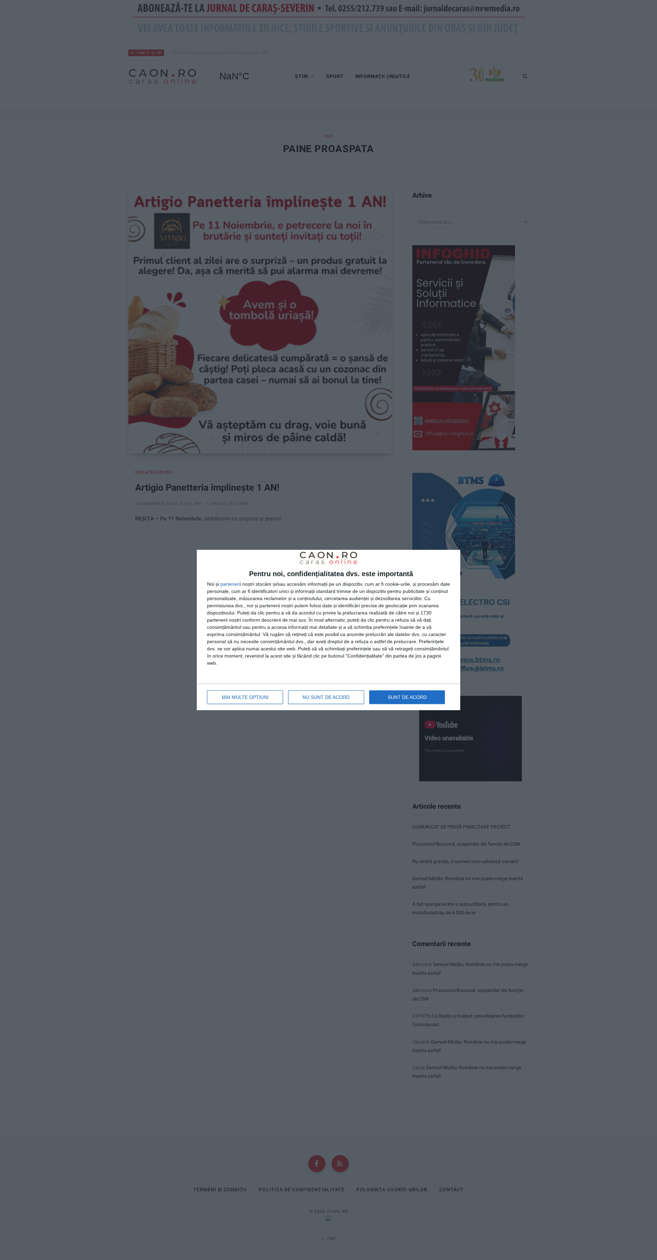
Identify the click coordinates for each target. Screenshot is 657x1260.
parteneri (230, 584)
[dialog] (328, 630)
